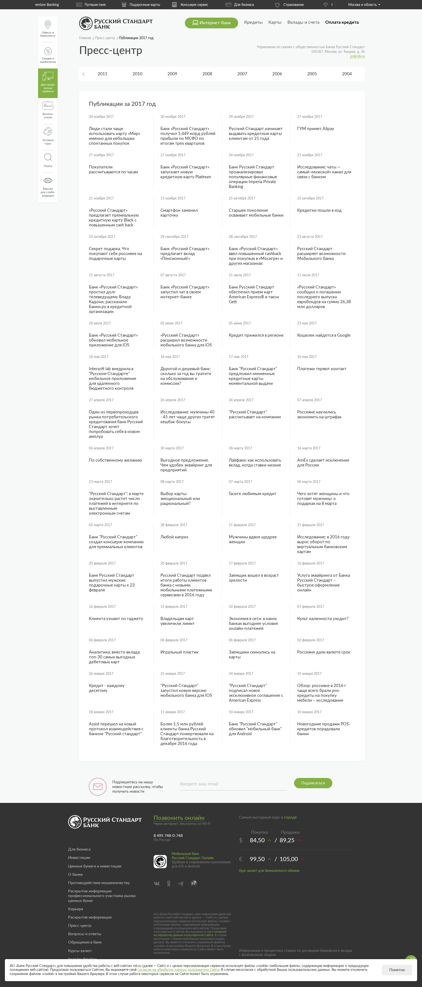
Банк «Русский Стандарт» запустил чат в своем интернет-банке (184, 292)
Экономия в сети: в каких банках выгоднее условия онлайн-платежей (253, 624)
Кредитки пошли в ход (319, 210)
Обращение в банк (85, 942)
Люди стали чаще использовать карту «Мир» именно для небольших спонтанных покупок (114, 136)
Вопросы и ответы (84, 934)
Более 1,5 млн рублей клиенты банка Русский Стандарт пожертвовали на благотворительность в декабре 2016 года (186, 734)
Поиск (48, 166)
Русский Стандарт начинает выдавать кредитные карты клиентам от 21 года (256, 134)
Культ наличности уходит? (323, 619)
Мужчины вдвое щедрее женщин (253, 539)
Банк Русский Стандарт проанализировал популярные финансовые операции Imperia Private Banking (253, 177)
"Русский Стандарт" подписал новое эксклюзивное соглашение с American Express (256, 693)
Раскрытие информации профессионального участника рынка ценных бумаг (102, 895)
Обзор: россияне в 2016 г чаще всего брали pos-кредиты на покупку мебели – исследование (321, 693)
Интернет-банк (215, 23)
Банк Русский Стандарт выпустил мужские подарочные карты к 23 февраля (112, 582)
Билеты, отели (47, 115)
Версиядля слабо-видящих (48, 192)
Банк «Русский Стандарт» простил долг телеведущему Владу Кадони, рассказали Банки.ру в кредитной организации (113, 299)
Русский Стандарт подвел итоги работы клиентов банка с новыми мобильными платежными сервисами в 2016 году (186, 585)
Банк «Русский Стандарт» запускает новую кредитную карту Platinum (185, 172)
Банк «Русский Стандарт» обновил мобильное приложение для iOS (113, 340)
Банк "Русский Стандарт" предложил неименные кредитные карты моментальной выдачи (253, 376)
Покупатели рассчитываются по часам (113, 169)
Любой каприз (174, 537)
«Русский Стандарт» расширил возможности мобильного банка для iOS (186, 340)
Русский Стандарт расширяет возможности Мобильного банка (321, 254)
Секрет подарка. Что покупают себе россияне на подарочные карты (115, 254)
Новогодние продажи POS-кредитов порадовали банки (323, 729)
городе (290, 817)
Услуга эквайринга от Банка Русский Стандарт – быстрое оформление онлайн (323, 582)
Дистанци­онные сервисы (48, 88)
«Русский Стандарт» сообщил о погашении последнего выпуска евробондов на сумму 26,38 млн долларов (324, 297)
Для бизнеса (213, 5)
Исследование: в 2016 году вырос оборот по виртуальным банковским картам (323, 544)
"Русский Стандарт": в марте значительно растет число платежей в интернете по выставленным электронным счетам (116, 503)
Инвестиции (79, 858)
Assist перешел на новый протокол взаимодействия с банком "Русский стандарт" (116, 729)
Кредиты (253, 22)
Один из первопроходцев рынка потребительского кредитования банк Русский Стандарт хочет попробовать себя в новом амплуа (116, 424)
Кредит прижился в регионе (256, 335)
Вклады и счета (303, 22)
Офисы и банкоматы (47, 34)
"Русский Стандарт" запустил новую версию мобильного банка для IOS (186, 691)
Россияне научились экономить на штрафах (319, 414)
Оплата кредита (342, 22)
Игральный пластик (179, 652)
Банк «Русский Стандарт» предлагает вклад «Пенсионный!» (184, 254)
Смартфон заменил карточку (179, 212)
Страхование (262, 5)
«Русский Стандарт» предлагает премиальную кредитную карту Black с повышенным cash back (114, 217)
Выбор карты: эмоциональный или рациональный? (180, 499)
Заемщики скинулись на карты (252, 654)
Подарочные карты (113, 5)
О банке (75, 874)
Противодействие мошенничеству (99, 883)
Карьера (75, 909)
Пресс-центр (79, 926)
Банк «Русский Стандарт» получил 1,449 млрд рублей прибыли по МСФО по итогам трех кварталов (187, 136)
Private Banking (312, 5)
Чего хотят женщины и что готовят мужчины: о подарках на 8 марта (323, 499)
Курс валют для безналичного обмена (269, 871)
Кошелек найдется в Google (323, 335)
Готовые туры (47, 142)
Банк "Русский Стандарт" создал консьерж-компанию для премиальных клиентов (116, 542)
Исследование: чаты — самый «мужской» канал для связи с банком (324, 172)
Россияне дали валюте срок (323, 652)
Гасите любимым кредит (252, 494)
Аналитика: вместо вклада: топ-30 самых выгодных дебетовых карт (114, 657)
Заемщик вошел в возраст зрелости (254, 577)
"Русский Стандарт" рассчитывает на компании (255, 414)
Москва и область (362, 5)
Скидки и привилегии (48, 60)
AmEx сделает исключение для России (323, 462)
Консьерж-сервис (163, 5)
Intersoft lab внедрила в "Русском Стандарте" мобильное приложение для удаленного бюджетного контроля (112, 378)
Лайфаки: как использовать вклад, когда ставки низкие (255, 462)
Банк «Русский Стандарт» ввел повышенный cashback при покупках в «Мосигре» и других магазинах (256, 256)
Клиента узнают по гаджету (116, 619)
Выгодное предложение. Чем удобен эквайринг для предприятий (186, 465)
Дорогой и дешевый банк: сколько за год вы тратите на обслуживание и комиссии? (185, 376)
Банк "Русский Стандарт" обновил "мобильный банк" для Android (255, 729)
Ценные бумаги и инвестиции (94, 866)
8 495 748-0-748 (168, 836)
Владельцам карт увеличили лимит (177, 621)
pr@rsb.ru (357, 56)
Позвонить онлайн (179, 818)
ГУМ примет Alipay (315, 129)
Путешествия (63, 5)
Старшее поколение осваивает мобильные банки (256, 212)
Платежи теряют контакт (322, 369)
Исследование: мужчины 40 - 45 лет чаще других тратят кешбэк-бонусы (187, 417)
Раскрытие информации (90, 917)
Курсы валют (80, 951)
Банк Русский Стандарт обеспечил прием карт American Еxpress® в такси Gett (254, 294)
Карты (274, 22)
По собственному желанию (115, 460)
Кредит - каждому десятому (107, 688)
